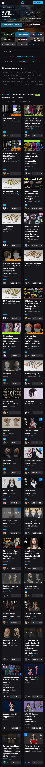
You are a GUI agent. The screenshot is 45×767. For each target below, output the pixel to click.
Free (13, 98)
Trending (5, 94)
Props (20, 44)
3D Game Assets (8, 44)
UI (26, 44)
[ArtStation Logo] (22, 2)
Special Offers (31, 94)
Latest (20, 98)
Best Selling (16, 94)
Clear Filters (36, 61)
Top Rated (6, 98)
